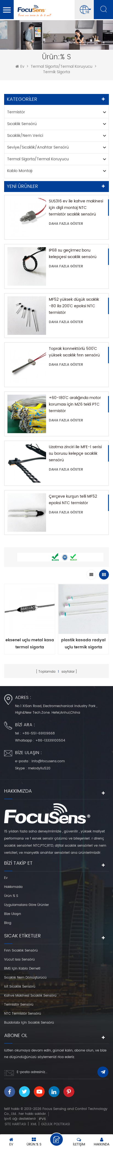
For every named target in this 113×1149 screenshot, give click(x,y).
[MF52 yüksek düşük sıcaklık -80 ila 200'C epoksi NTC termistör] (26, 315)
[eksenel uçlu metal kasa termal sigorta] (30, 610)
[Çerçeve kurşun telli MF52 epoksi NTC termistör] (26, 512)
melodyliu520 (39, 768)
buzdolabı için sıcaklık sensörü (29, 1022)
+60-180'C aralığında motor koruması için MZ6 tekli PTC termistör (75, 404)
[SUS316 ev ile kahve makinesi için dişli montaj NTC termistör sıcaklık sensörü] (26, 217)
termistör (16, 112)
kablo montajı (19, 171)
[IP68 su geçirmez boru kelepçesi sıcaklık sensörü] (26, 266)
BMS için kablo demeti (22, 968)
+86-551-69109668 (38, 733)
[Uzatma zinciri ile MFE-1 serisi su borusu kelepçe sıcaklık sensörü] (26, 463)
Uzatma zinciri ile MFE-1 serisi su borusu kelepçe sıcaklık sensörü (75, 453)
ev (22, 66)
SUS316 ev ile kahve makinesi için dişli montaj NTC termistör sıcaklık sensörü (76, 207)
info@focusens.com (48, 761)
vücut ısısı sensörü (19, 959)
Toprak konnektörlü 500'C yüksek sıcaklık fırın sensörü (74, 351)
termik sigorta (56, 72)
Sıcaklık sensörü (22, 124)
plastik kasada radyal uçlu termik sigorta (83, 643)
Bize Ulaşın (12, 914)
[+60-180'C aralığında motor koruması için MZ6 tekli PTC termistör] (26, 414)
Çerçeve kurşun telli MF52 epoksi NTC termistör (73, 499)
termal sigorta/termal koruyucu (61, 66)
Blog (7, 923)
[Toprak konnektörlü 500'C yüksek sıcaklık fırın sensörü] (26, 364)
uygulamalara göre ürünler (26, 905)
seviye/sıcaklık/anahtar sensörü (38, 147)
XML (33, 1124)
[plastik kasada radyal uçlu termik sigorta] (83, 610)
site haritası (15, 1124)
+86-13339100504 (50, 740)
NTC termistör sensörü (22, 1013)
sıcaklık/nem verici (25, 135)
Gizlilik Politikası (55, 1124)
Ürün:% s (11, 896)
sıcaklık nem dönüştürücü (25, 977)
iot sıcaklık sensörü (19, 986)
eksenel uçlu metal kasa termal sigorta (29, 643)
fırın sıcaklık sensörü (21, 950)
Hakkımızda (13, 887)
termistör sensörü (18, 1004)
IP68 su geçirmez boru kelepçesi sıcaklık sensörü (73, 253)
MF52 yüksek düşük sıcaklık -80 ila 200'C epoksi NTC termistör (74, 306)
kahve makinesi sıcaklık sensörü (30, 995)
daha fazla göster (66, 223)
